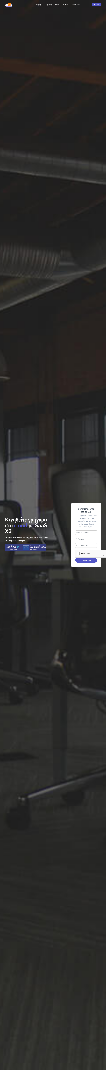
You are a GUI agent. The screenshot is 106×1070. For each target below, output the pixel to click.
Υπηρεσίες (48, 5)
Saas (57, 5)
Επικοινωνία (76, 5)
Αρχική (38, 5)
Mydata (65, 5)
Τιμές (97, 4)
